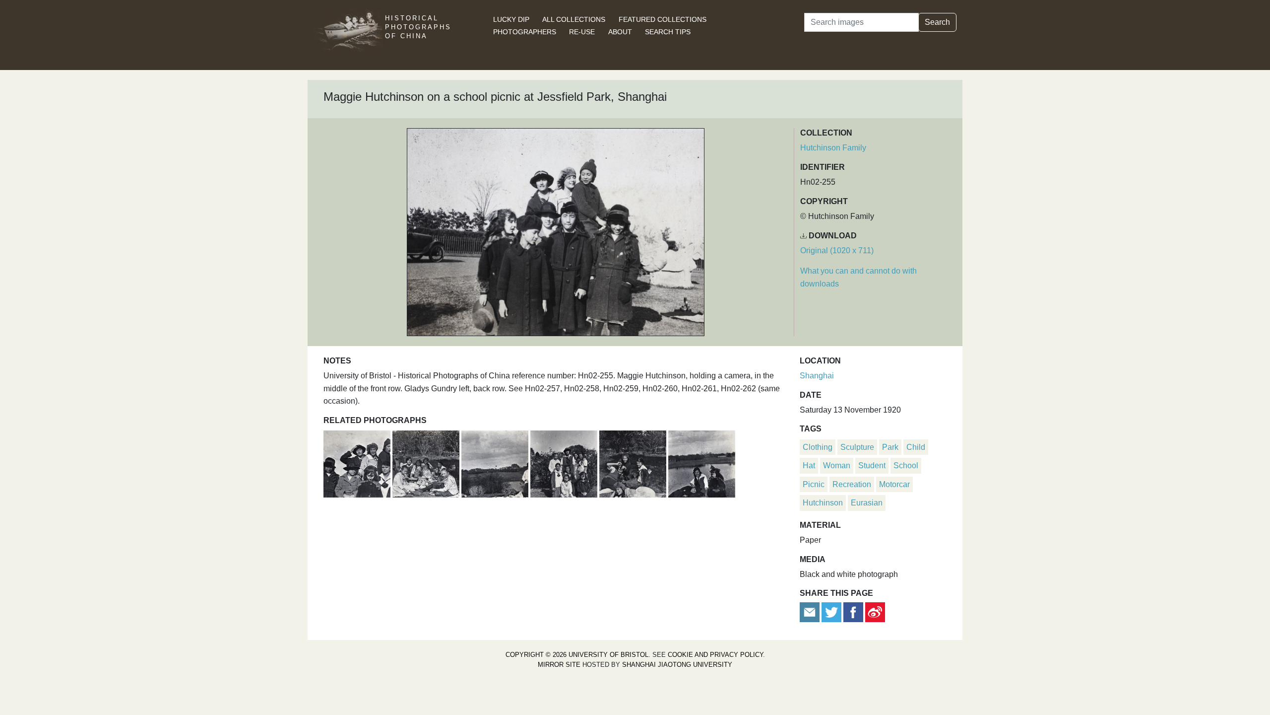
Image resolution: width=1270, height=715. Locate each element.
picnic (814, 484)
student (872, 465)
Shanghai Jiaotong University (677, 664)
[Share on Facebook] (853, 611)
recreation (851, 484)
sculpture (857, 447)
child (915, 447)
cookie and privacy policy (715, 654)
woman (836, 465)
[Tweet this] (832, 611)
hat (809, 465)
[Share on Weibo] (875, 611)
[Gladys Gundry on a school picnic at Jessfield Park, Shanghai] (564, 462)
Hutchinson (823, 503)
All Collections (573, 19)
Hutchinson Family (833, 147)
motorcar (894, 484)
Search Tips (668, 32)
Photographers (524, 32)
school (905, 465)
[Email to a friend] (811, 611)
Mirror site (559, 664)
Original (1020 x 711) (837, 250)
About (620, 32)
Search (937, 22)
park (890, 447)
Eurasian (867, 503)
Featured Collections (662, 19)
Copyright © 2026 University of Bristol (577, 654)
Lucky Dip (511, 19)
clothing (817, 447)
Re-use (582, 32)
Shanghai (817, 375)
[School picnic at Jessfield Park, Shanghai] (357, 462)
